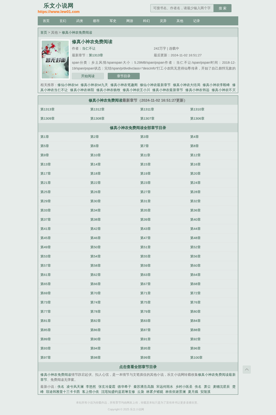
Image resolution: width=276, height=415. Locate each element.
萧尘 (207, 387)
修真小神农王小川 (136, 90)
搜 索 (222, 8)
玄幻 (63, 21)
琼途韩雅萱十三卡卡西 (63, 392)
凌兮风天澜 (75, 387)
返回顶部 (247, 370)
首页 (46, 21)
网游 (129, 21)
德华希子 (124, 387)
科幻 (146, 21)
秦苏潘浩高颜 (143, 387)
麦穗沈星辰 (221, 387)
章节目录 (123, 76)
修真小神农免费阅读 (77, 32)
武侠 (79, 21)
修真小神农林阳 (82, 90)
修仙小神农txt (67, 85)
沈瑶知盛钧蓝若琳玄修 (118, 392)
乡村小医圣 (184, 387)
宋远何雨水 (164, 387)
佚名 (60, 387)
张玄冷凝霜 (106, 387)
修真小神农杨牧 (108, 90)
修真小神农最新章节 (167, 90)
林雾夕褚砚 (154, 392)
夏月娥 (193, 392)
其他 (179, 21)
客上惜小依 (90, 392)
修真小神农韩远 (197, 90)
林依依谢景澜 (175, 392)
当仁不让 (89, 48)
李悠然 (91, 387)
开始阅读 (88, 76)
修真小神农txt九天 (94, 85)
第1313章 (96, 55)
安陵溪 (205, 392)
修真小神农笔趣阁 (124, 85)
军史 (113, 21)
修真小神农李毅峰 (216, 85)
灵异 (163, 21)
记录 (196, 21)
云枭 (140, 392)
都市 (96, 21)
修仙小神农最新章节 (155, 85)
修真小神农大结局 (186, 85)
